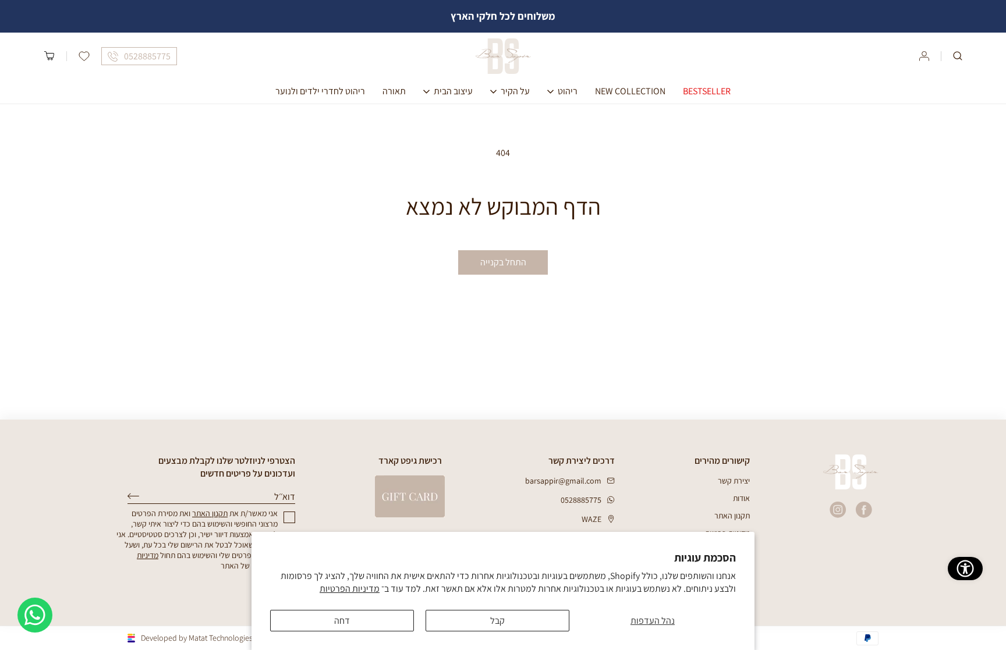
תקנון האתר (732, 515)
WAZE (591, 519)
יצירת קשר (734, 480)
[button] (957, 56)
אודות (741, 498)
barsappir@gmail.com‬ (563, 480)
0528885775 (581, 500)
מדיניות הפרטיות (350, 588)
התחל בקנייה (503, 262)
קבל (497, 621)
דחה (342, 621)
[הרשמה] (133, 496)
